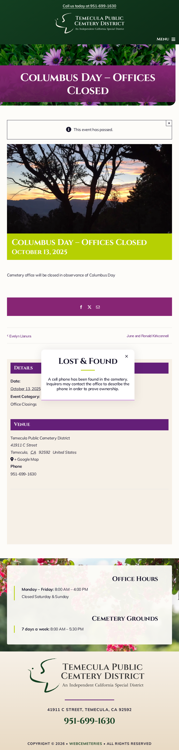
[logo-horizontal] (86, 660)
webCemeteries (85, 743)
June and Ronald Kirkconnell (148, 335)
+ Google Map (26, 459)
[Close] (126, 356)
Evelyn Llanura (20, 335)
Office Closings (23, 404)
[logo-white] (89, 15)
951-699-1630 (89, 721)
